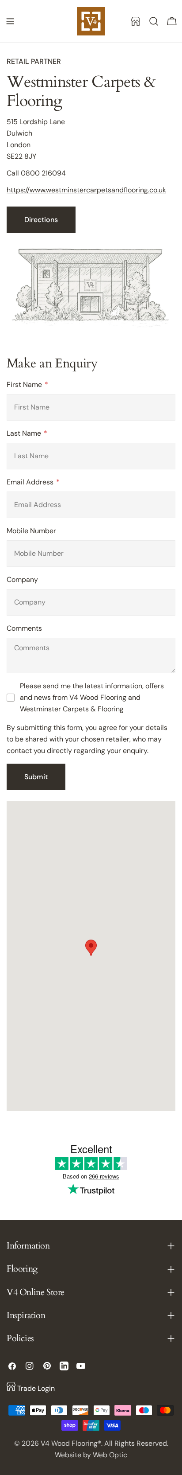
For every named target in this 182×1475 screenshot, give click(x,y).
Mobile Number (31, 530)
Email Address (31, 482)
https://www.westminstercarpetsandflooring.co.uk (86, 190)
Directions (41, 219)
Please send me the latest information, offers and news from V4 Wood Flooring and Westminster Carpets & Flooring (92, 697)
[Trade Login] (135, 21)
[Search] (154, 21)
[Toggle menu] (10, 21)
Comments (24, 628)
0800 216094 (43, 173)
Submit (36, 776)
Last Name (25, 433)
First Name (25, 384)
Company (22, 579)
